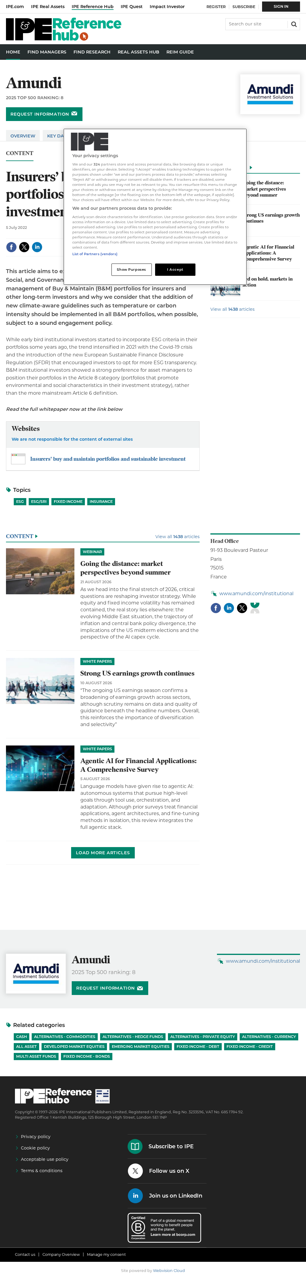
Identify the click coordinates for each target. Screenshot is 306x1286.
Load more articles (103, 852)
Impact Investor (167, 6)
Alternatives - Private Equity (202, 1036)
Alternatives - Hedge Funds (132, 1036)
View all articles (232, 309)
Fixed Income (68, 501)
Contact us (25, 1254)
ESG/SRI (39, 501)
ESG (20, 501)
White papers (97, 661)
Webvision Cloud (169, 1270)
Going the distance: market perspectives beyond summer (264, 189)
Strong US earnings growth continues (137, 673)
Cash (21, 1036)
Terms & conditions (41, 1170)
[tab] (255, 169)
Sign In (281, 6)
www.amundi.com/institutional (256, 593)
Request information (39, 114)
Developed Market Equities (74, 1046)
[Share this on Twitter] (24, 247)
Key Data (58, 136)
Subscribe (243, 6)
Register (216, 6)
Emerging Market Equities (140, 1046)
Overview (22, 136)
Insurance (101, 501)
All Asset (26, 1046)
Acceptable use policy (44, 1159)
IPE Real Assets (48, 6)
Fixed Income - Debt (198, 1046)
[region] (155, 206)
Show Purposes (131, 269)
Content (19, 153)
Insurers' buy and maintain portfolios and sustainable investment (108, 458)
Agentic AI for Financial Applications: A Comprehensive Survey (268, 253)
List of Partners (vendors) (94, 254)
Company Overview (61, 1254)
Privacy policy (36, 1136)
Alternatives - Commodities (64, 1036)
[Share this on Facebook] (11, 247)
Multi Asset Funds (36, 1056)
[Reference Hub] (63, 39)
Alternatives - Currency (269, 1036)
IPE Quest (132, 6)
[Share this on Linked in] (37, 247)
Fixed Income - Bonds (86, 1056)
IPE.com (15, 6)
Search (293, 23)
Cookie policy (35, 1148)
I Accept (175, 269)
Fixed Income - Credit (250, 1046)
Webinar (92, 551)
